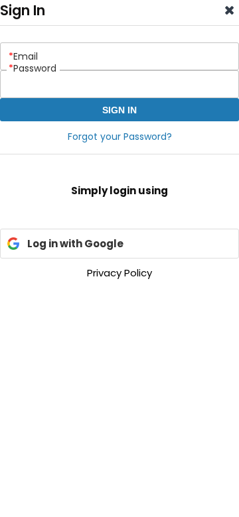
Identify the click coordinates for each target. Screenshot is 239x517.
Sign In (119, 110)
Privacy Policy (119, 273)
